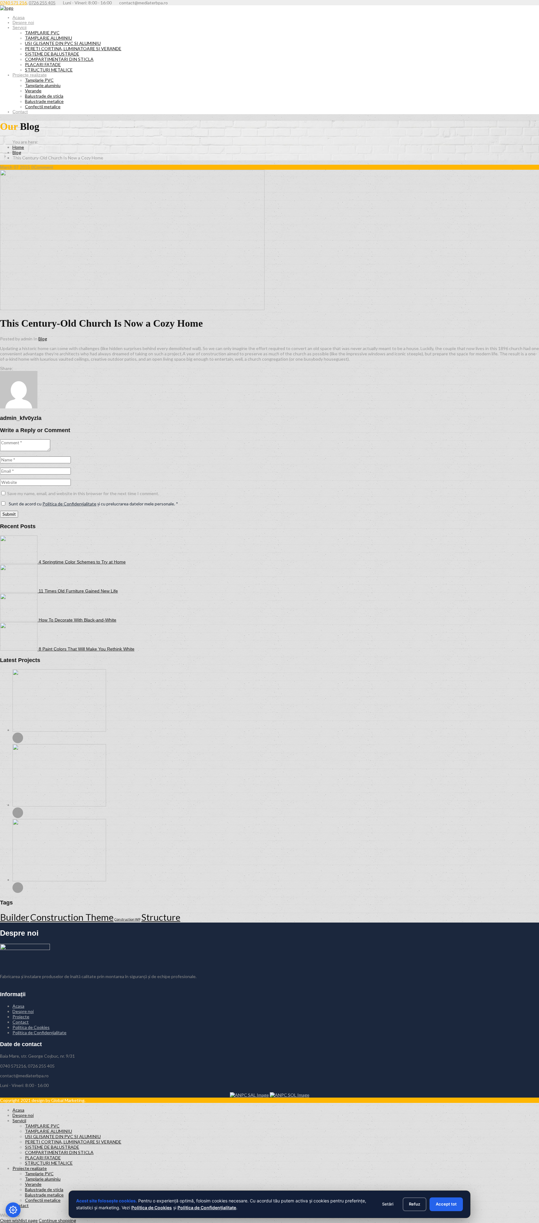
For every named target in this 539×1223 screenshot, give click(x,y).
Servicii (19, 27)
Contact (20, 111)
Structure (160, 917)
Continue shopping (57, 1220)
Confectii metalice (43, 106)
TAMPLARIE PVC (42, 32)
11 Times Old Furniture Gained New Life (78, 590)
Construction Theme (72, 917)
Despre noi (23, 22)
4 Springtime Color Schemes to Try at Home (82, 561)
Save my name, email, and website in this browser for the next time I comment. (83, 493)
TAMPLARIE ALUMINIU (48, 38)
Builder (14, 917)
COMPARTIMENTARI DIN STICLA (59, 59)
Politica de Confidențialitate (69, 503)
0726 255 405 (42, 2)
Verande (33, 90)
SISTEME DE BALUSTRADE (52, 53)
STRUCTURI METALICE (49, 69)
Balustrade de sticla (44, 96)
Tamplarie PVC (39, 80)
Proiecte (20, 1016)
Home (18, 147)
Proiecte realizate (29, 74)
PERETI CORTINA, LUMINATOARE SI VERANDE (73, 48)
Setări (387, 1203)
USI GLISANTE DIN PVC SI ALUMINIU (63, 43)
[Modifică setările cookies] (13, 1209)
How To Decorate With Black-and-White (77, 619)
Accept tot (446, 1203)
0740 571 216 (13, 2)
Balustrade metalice (44, 101)
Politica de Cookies (31, 1027)
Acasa (18, 17)
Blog (16, 152)
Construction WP (127, 919)
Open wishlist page (19, 1220)
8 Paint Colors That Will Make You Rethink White (86, 648)
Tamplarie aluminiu (43, 85)
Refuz (414, 1203)
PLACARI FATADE (43, 64)
